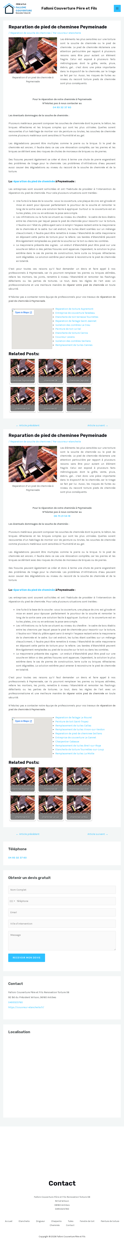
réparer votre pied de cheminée (85, 285)
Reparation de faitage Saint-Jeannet (75, 321)
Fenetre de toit (87, 1221)
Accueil (8, 1221)
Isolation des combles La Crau (72, 325)
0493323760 (15, 1002)
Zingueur (40, 1221)
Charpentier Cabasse (67, 741)
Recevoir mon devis (27, 957)
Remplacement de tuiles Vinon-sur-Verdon (80, 729)
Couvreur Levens (65, 337)
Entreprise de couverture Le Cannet (75, 737)
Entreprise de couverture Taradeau (75, 312)
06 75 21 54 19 (62, 516)
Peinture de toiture (110, 1221)
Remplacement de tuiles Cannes (74, 345)
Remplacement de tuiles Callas (73, 725)
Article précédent (27, 425)
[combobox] (12, 901)
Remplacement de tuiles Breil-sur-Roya (78, 745)
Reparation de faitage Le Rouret (73, 717)
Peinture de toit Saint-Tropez (71, 721)
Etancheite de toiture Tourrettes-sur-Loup (79, 749)
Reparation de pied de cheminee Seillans (78, 733)
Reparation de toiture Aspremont (74, 308)
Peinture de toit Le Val (68, 328)
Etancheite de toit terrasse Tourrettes (76, 316)
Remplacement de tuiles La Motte (74, 753)
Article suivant (98, 425)
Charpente (56, 1221)
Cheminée (55, 1225)
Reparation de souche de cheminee (30, 32)
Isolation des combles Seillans (73, 341)
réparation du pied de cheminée (33, 181)
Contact (70, 1225)
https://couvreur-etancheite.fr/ (26, 1007)
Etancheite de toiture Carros (71, 332)
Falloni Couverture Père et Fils (69, 8)
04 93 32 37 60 (62, 107)
